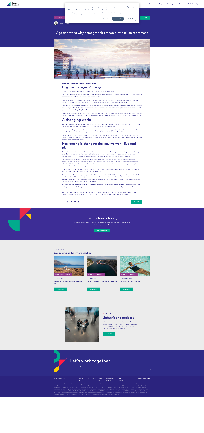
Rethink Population (78, 124)
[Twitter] (71, 202)
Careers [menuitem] (104, 366)
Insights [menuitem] (80, 366)
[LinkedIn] (75, 202)
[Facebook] (67, 202)
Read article (60, 289)
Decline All (130, 18)
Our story (170, 4)
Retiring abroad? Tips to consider (130, 281)
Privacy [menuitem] (87, 378)
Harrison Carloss (146, 378)
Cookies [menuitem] (94, 378)
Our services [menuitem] (73, 366)
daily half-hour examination (106, 115)
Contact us (191, 4)
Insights (161, 4)
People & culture (179, 4)
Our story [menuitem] (87, 366)
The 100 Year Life (89, 152)
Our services (152, 4)
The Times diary (78, 100)
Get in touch (101, 230)
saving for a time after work (109, 107)
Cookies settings (105, 18)
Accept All (118, 18)
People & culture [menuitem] (96, 366)
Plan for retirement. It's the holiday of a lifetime (102, 281)
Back (146, 17)
